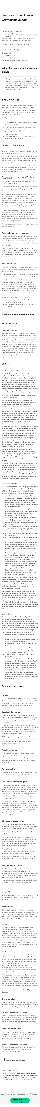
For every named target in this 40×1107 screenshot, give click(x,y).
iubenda (10, 1077)
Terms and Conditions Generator (19, 1094)
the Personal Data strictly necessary (18, 1078)
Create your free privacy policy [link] (20, 1100)
